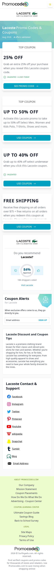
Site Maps (26, 532)
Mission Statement (26, 489)
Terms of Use (26, 540)
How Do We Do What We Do (26, 497)
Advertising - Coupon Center (26, 501)
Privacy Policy (26, 536)
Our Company (26, 485)
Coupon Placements (26, 493)
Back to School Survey (26, 520)
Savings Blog (26, 516)
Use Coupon (24, 137)
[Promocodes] (15, 4)
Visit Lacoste (27, 285)
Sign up (43, 320)
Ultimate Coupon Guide (26, 512)
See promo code (24, 86)
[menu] (50, 4)
